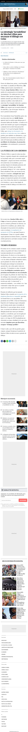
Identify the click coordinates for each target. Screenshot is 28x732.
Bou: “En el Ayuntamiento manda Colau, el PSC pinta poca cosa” (13, 78)
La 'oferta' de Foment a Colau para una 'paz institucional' (14, 63)
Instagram (4, 719)
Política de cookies (6, 703)
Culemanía (4, 672)
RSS (2, 696)
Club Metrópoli (5, 683)
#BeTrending (4, 659)
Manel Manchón (4, 55)
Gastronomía (4, 649)
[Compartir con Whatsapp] (7, 341)
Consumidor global (6, 679)
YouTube (3, 724)
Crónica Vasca (5, 669)
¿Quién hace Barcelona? (7, 647)
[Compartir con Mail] (13, 341)
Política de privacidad (6, 701)
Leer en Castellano (4, 6)
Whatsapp (3, 726)
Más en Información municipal (12, 561)
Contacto (3, 694)
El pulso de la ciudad (6, 645)
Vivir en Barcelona (6, 642)
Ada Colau (5, 52)
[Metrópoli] (14, 4)
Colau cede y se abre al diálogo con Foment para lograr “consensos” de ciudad (13, 67)
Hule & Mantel (5, 681)
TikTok (3, 721)
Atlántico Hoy (5, 676)
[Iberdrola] (21, 9)
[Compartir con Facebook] (2, 341)
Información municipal (7, 656)
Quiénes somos (5, 692)
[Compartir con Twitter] (4, 341)
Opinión (3, 654)
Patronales (11, 52)
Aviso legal (4, 699)
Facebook (3, 717)
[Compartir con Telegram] (10, 341)
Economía (3, 652)
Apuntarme (23, 500)
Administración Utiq (6, 706)
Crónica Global (5, 667)
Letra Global (4, 674)
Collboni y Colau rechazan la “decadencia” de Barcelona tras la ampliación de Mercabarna (13, 73)
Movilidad (3, 640)
